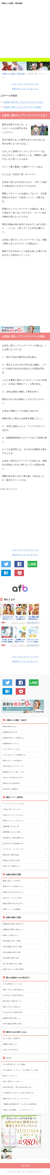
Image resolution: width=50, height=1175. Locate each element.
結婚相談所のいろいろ (11, 743)
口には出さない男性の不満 (12, 1012)
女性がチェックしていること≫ (25, 89)
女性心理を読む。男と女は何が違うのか (17, 1087)
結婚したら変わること (11, 935)
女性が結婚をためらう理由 (12, 947)
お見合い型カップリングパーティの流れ (22, 107)
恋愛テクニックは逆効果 (11, 909)
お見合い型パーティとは (11, 809)
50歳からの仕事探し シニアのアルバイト (18, 1110)
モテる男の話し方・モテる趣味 (14, 1064)
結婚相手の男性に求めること (13, 929)
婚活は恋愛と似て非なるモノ (13, 903)
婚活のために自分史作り (11, 783)
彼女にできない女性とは (11, 1007)
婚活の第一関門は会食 (11, 855)
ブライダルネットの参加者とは (14, 755)
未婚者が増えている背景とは (13, 738)
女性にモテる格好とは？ (11, 866)
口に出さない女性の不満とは (13, 995)
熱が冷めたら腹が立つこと (12, 1001)
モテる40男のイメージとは (12, 984)
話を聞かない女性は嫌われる (13, 838)
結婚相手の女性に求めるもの (13, 924)
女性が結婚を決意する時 (11, 952)
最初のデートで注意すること (13, 886)
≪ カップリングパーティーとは (25, 84)
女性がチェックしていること (13, 815)
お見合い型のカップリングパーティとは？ (23, 102)
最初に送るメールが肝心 (11, 881)
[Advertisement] (25, 33)
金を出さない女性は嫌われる (13, 843)
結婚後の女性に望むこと (11, 1018)
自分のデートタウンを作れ (12, 898)
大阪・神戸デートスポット (12, 1081)
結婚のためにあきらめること (13, 892)
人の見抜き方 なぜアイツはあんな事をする (18, 1093)
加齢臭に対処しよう (10, 1044)
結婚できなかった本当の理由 (13, 969)
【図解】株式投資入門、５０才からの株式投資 (19, 1104)
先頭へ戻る (25, 1166)
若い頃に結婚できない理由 (12, 964)
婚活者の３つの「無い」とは (13, 772)
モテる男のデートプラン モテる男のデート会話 (20, 1070)
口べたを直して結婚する (11, 1038)
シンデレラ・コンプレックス (13, 849)
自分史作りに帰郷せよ (11, 789)
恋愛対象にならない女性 (11, 832)
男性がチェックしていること (13, 821)
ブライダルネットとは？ (11, 749)
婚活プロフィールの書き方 (12, 761)
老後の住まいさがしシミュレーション (16, 1098)
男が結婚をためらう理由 (11, 941)
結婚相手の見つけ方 (10, 732)
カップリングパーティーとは (13, 804)
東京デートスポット (10, 1076)
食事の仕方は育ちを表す (11, 860)
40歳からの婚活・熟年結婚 (11, 3)
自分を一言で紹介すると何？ (13, 777)
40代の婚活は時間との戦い (12, 1024)
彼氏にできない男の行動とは (13, 990)
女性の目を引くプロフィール (13, 766)
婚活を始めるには (9, 726)
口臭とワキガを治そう (11, 1050)
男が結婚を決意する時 (11, 958)
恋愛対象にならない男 (11, 826)
